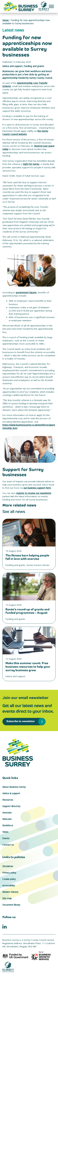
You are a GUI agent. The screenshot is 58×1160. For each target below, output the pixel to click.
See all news (13, 511)
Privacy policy (9, 872)
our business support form (37, 487)
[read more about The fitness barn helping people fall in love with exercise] (29, 532)
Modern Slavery (10, 891)
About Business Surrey (14, 786)
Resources (7, 799)
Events (6, 838)
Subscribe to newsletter (19, 721)
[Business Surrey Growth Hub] (29, 753)
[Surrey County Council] (8, 966)
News (5, 831)
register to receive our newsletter (33, 493)
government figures (26, 292)
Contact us (8, 844)
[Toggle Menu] (51, 6)
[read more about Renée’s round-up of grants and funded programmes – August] (29, 586)
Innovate (7, 812)
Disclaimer (7, 866)
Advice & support (11, 793)
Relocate (7, 819)
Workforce (7, 825)
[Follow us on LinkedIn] (4, 926)
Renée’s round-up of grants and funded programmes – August (27, 611)
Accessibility (8, 885)
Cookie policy (9, 879)
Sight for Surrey (31, 164)
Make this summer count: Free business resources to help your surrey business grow (27, 666)
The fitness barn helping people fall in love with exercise (27, 557)
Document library (11, 904)
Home (5, 20)
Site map (7, 898)
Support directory (11, 806)
